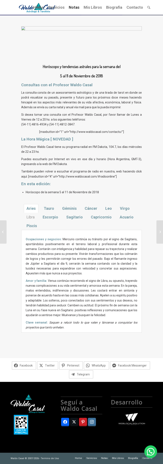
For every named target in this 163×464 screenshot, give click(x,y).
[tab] (31, 208)
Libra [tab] (31, 217)
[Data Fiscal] (21, 425)
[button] (150, 451)
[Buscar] (148, 7)
